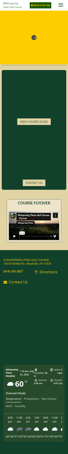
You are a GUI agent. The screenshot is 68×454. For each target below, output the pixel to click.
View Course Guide (34, 122)
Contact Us (34, 183)
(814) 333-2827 (13, 271)
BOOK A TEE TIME (40, 5)
